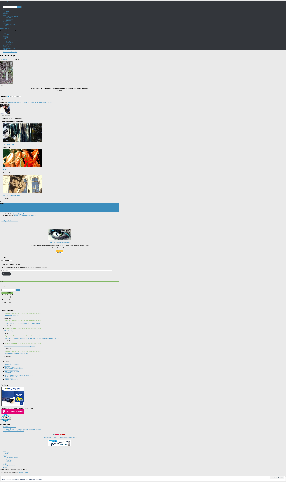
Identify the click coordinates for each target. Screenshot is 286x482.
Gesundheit (7, 372)
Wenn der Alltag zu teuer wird (12, 330)
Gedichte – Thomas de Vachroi (12, 367)
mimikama (8, 17)
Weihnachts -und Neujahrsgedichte (13, 368)
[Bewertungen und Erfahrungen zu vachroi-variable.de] (5, 421)
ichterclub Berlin (26, 102)
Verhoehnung (48, 102)
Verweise (8, 20)
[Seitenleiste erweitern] (0, 201)
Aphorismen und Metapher (10, 52)
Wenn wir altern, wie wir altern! (11, 195)
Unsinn (39, 102)
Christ (16, 102)
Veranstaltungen (8, 378)
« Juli (2, 306)
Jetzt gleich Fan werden (9, 221)
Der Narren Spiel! (7, 428)
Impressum (6, 23)
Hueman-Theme (23, 472)
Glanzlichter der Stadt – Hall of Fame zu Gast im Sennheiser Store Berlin (22, 429)
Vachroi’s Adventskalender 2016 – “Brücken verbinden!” (19, 375)
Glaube (20, 102)
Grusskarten (7, 374)
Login (7, 11)
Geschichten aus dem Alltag (18, 313)
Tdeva (35, 102)
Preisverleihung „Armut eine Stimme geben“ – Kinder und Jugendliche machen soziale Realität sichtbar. (31, 338)
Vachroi (43, 102)
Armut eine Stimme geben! (11, 379)
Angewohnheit (11, 102)
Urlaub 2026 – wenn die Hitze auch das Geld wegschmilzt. (19, 346)
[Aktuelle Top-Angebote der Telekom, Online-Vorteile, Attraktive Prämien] (12, 413)
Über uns (5, 12)
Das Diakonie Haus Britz (9, 427)
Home (4, 9)
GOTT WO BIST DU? (8, 144)
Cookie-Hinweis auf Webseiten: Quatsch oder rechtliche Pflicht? (59, 437)
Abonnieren (6, 274)
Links (4, 15)
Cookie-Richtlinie (38, 479)
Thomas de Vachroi (7, 59)
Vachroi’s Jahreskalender (11, 376)
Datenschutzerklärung (9, 24)
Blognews (5, 13)
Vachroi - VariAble (5, 1)
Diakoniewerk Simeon (12, 16)
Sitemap (5, 25)
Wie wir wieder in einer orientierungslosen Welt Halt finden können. (22, 323)
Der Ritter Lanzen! (8, 170)
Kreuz (32, 102)
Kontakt (5, 21)
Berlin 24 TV (9, 19)
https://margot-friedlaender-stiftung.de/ (60, 242)
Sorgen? (5, 432)
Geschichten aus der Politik (33, 313)
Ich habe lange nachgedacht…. (12, 315)
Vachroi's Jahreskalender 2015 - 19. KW (13, 431)
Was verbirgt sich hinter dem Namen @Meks (16, 353)
